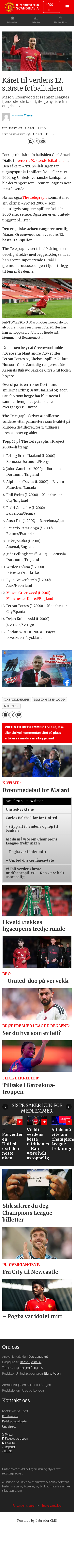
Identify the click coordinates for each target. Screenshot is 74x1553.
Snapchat (9, 1447)
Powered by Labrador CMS (37, 1521)
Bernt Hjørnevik (30, 1362)
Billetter (36, 22)
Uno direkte (9, 1426)
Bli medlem (12, 22)
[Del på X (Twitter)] (37, 141)
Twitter (9, 1434)
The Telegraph (34, 198)
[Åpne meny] (67, 7)
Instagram (11, 1442)
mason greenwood (49, 699)
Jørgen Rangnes (31, 1367)
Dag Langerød (38, 1356)
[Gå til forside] (21, 7)
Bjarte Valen (52, 1373)
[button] (5, 1107)
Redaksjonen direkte (14, 1421)
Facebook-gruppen (16, 1438)
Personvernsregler (24, 1505)
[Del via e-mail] (43, 141)
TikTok (8, 1451)
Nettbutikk (59, 22)
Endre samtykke (52, 1505)
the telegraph (16, 699)
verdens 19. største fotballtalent (42, 161)
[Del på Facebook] (30, 141)
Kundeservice (10, 1416)
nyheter (11, 706)
